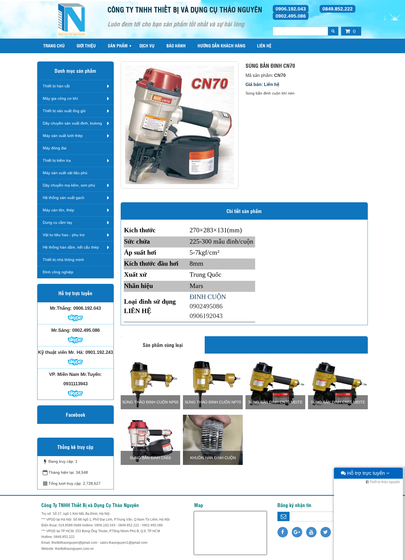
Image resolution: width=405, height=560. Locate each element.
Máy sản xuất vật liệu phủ (65, 173)
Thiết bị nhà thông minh (63, 259)
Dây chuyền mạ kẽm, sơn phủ (69, 185)
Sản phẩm (118, 46)
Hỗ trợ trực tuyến (366, 473)
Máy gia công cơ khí (60, 98)
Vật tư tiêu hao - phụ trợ (64, 235)
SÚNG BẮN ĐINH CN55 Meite (338, 402)
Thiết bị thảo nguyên (384, 482)
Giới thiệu (86, 46)
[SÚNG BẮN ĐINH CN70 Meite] (275, 384)
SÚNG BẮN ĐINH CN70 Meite (275, 402)
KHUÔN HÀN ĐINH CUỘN (213, 458)
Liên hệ (264, 46)
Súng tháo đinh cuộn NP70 (213, 402)
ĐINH (198, 296)
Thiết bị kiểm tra (57, 160)
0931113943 (75, 383)
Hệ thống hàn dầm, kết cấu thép (71, 247)
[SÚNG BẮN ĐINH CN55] (150, 439)
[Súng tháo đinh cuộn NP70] (213, 384)
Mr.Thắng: (61, 308)
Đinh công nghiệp (58, 272)
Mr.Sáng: (61, 330)
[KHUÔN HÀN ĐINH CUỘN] (213, 439)
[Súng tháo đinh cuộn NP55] (150, 384)
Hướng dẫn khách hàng (221, 46)
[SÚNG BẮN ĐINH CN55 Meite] (338, 384)
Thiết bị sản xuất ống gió (64, 111)
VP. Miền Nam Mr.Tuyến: (75, 374)
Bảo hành (176, 46)
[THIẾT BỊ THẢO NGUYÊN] (71, 19)
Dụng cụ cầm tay (57, 222)
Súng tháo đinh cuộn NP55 (150, 402)
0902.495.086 (291, 16)
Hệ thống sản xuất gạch (63, 197)
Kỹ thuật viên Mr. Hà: (61, 352)
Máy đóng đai (54, 148)
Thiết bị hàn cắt (56, 86)
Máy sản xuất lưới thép (63, 135)
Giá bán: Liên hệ (262, 84)
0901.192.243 (99, 352)
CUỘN (216, 296)
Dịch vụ (147, 46)
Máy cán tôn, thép (58, 210)
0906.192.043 (291, 9)
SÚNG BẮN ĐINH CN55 (150, 458)
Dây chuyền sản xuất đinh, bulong (72, 123)
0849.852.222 (337, 9)
